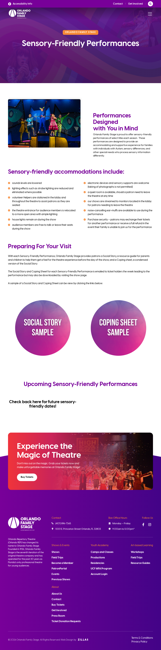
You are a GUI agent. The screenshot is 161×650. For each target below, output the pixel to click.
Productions (98, 557)
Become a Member (62, 563)
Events (55, 574)
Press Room (58, 616)
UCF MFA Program (101, 568)
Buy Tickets (27, 477)
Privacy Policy (139, 641)
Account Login (99, 574)
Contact (118, 4)
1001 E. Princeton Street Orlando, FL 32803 (78, 529)
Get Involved (135, 4)
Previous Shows (61, 579)
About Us (57, 594)
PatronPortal (59, 568)
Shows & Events (60, 545)
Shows (55, 552)
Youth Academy (100, 545)
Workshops (137, 552)
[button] (27, 477)
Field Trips (57, 557)
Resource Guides (140, 563)
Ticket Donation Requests (66, 621)
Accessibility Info (22, 4)
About (55, 587)
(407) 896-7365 (63, 523)
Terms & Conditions (142, 638)
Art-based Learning (142, 545)
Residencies (97, 563)
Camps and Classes (102, 552)
